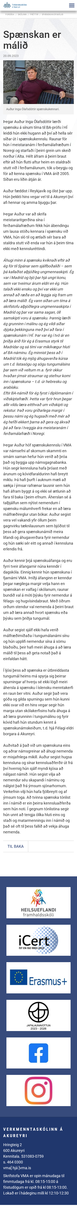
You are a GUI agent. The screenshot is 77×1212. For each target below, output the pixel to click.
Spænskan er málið (52, 14)
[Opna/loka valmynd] (71, 5)
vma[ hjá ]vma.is (17, 1168)
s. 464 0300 (13, 1162)
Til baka (15, 846)
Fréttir (34, 14)
